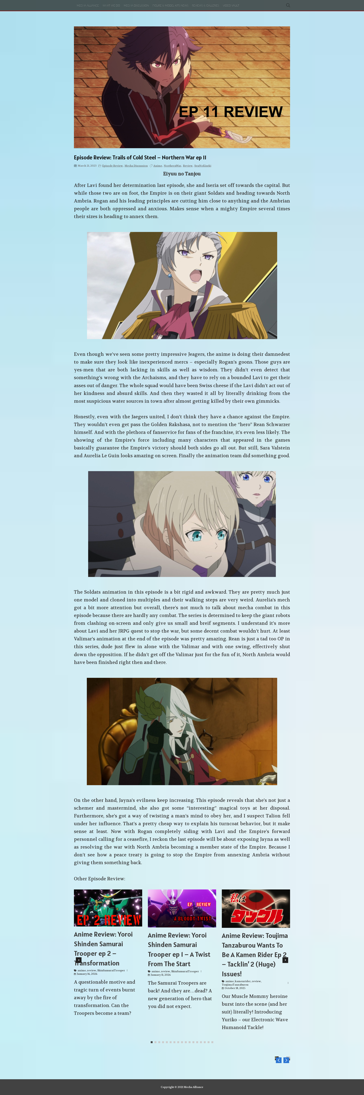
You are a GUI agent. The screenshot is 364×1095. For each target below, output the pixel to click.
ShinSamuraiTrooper (111, 970)
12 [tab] (194, 1042)
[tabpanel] (108, 954)
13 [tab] (198, 1042)
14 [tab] (202, 1042)
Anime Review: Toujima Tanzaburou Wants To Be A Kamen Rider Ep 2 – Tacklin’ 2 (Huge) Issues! (255, 954)
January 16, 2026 (87, 974)
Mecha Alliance (88, 5)
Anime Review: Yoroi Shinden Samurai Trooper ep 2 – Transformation (103, 948)
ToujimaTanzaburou (235, 984)
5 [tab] (168, 1042)
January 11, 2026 (161, 974)
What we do (111, 5)
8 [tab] (179, 1042)
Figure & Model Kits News (170, 5)
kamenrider (243, 981)
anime (157, 165)
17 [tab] (213, 1042)
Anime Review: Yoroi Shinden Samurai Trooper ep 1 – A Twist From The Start (179, 949)
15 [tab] (206, 1042)
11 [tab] (190, 1042)
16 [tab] (209, 1042)
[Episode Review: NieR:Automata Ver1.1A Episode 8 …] (286, 1060)
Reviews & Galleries (205, 5)
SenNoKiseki (202, 165)
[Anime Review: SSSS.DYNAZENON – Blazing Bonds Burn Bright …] (278, 1060)
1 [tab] (153, 1042)
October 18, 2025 (235, 988)
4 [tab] (164, 1042)
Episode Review (112, 165)
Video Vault (231, 5)
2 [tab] (156, 1042)
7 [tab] (175, 1042)
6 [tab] (172, 1042)
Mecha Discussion (136, 5)
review (188, 165)
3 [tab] (160, 1042)
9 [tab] (183, 1042)
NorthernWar (172, 165)
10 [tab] (187, 1042)
